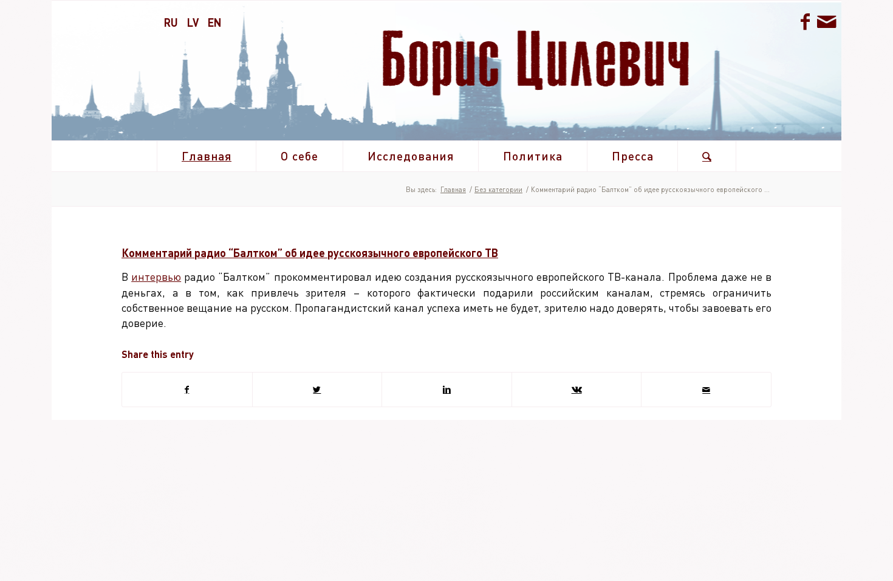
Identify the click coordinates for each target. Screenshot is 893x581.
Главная (453, 189)
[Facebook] (805, 21)
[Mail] (826, 21)
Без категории (498, 189)
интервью (156, 276)
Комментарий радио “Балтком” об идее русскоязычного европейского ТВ (309, 253)
